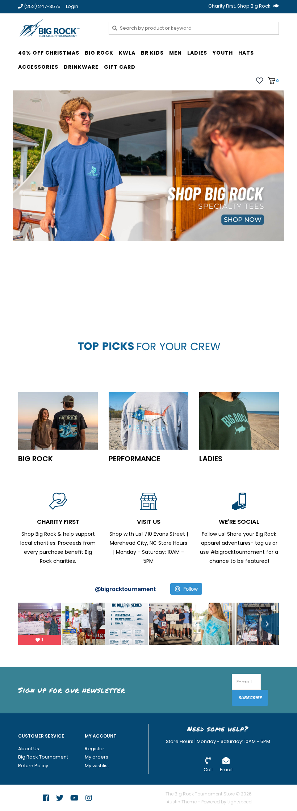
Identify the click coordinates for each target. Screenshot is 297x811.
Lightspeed (239, 802)
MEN (175, 52)
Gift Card (119, 67)
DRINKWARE (81, 67)
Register (94, 748)
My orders (96, 756)
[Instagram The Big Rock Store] (89, 798)
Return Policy (33, 765)
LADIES (197, 52)
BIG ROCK (99, 52)
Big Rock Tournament (43, 756)
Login (72, 6)
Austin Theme (182, 802)
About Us (28, 748)
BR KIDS (152, 52)
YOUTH (223, 52)
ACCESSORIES (38, 67)
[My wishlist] (259, 80)
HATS (246, 52)
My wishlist (97, 765)
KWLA (127, 52)
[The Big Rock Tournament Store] (58, 28)
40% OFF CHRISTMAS (48, 52)
